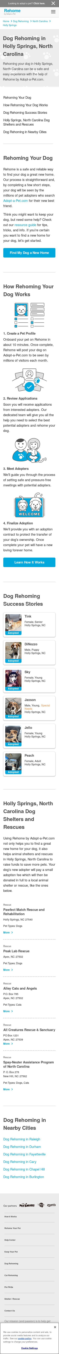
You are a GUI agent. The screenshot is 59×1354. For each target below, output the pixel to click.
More (6, 932)
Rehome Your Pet (12, 1228)
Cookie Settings (29, 1348)
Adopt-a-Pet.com (15, 200)
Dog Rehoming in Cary (19, 1161)
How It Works (10, 1216)
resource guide (25, 224)
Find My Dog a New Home (29, 252)
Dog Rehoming (21, 21)
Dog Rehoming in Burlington (23, 1176)
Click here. (39, 3)
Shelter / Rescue (12, 1298)
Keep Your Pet (11, 1251)
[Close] (55, 1327)
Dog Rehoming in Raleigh (21, 1139)
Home (6, 21)
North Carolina (40, 21)
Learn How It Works (29, 562)
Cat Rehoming (11, 1275)
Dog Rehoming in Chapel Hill (24, 1169)
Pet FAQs (8, 1287)
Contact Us (9, 1310)
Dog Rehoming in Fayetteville (24, 1154)
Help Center (10, 1239)
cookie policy (24, 1338)
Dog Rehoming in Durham (22, 1146)
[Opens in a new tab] (28, 1205)
